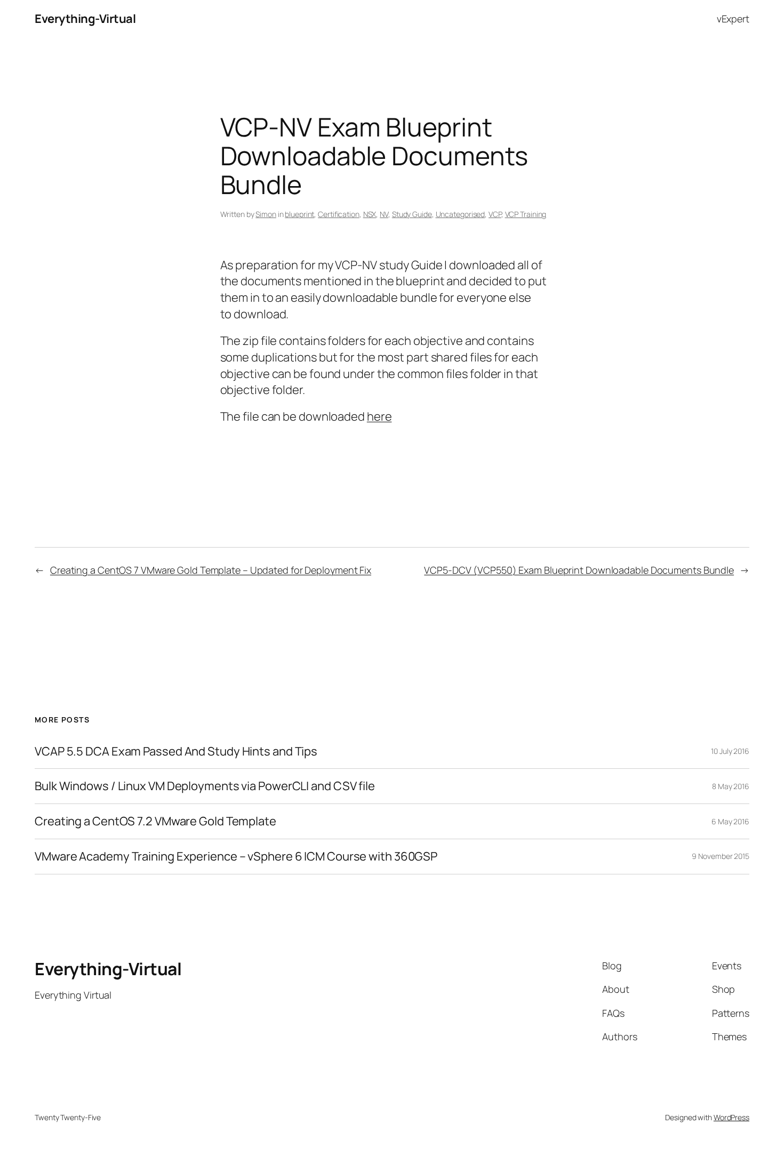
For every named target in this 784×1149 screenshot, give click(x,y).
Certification (338, 214)
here (379, 416)
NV (384, 214)
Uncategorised (460, 214)
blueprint (299, 214)
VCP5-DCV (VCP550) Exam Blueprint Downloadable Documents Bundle (579, 570)
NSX (370, 214)
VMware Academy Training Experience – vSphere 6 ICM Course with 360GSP (236, 856)
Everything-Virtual (85, 19)
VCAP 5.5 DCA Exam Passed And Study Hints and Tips (176, 751)
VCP (495, 214)
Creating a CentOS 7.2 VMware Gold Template (155, 821)
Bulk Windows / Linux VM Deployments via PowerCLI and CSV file (205, 786)
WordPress (731, 1117)
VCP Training (526, 214)
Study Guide (412, 214)
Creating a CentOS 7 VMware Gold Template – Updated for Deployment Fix (210, 570)
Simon (265, 214)
